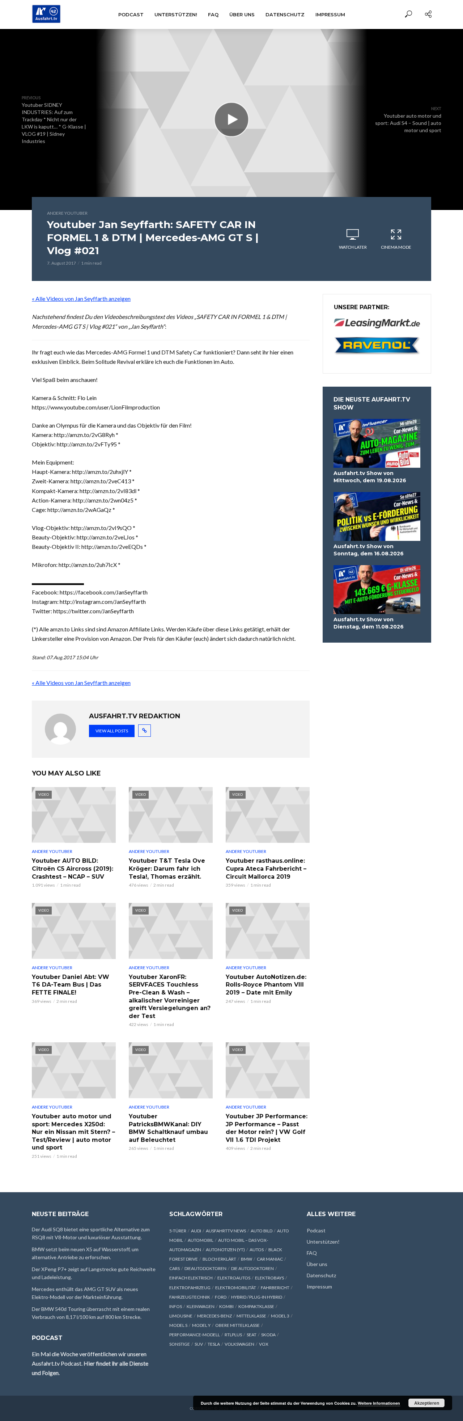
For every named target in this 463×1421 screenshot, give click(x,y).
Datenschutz (285, 14)
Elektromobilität (235, 1287)
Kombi (226, 1306)
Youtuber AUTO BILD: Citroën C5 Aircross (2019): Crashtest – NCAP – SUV (72, 868)
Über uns (242, 14)
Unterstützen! (175, 14)
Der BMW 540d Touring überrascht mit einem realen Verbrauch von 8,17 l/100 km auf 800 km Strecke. (91, 1313)
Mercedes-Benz (214, 1316)
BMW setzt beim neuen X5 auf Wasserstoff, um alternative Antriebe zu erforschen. (85, 1253)
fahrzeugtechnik (189, 1297)
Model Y (201, 1325)
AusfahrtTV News (226, 1230)
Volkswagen (239, 1344)
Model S (178, 1325)
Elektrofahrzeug (190, 1287)
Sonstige (179, 1344)
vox (263, 1344)
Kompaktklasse (256, 1306)
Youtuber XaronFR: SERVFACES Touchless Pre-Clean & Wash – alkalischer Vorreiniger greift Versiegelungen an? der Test (170, 996)
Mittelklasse (251, 1316)
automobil (200, 1240)
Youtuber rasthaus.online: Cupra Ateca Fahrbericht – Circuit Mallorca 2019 (266, 868)
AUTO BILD (261, 1230)
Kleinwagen (200, 1306)
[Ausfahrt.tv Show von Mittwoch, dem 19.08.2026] (377, 443)
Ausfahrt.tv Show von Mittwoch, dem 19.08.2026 (370, 477)
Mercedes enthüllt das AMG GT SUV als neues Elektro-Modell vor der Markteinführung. (85, 1293)
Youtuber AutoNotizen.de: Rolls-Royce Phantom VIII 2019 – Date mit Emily (266, 985)
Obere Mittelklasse (237, 1325)
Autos (257, 1249)
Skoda (268, 1334)
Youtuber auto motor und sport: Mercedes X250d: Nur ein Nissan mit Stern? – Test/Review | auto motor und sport (73, 1132)
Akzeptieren (426, 1403)
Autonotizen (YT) (225, 1249)
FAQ (213, 14)
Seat (251, 1334)
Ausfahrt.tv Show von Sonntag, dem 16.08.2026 (369, 550)
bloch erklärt (219, 1259)
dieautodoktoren (205, 1268)
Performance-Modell (194, 1334)
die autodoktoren (252, 1268)
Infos (175, 1306)
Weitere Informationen (379, 1403)
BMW (246, 1259)
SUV (199, 1344)
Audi (196, 1230)
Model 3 (280, 1316)
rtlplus (233, 1334)
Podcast (131, 14)
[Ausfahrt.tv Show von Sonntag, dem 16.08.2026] (377, 516)
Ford (220, 1297)
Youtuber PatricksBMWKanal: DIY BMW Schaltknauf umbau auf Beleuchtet (168, 1128)
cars (174, 1268)
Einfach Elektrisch (191, 1278)
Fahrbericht (275, 1287)
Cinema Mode (396, 247)
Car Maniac (270, 1259)
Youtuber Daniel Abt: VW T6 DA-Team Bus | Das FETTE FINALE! (70, 985)
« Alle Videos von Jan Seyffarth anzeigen (81, 298)
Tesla (214, 1344)
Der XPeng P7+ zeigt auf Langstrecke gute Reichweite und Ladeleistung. (94, 1273)
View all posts (111, 730)
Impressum (330, 14)
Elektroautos (233, 1278)
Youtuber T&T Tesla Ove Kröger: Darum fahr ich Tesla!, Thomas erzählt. (167, 868)
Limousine (180, 1316)
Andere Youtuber (67, 213)
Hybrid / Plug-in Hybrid (256, 1297)
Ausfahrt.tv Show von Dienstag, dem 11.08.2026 (369, 623)
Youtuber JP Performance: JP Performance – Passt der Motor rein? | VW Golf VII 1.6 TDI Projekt (266, 1128)
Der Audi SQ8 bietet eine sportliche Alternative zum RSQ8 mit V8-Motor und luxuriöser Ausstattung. (91, 1233)
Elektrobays (269, 1278)
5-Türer (177, 1230)
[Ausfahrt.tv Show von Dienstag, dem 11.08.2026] (377, 589)
